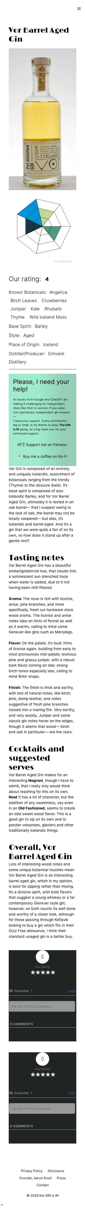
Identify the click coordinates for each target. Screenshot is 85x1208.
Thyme (17, 317)
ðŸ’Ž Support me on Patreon (42, 445)
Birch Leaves (23, 300)
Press (61, 1178)
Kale (35, 308)
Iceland (50, 344)
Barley (41, 326)
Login (71, 991)
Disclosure (56, 1171)
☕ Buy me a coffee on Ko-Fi (42, 456)
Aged (28, 335)
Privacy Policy (31, 1171)
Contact (43, 1185)
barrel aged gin (22, 881)
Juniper (18, 308)
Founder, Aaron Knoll (35, 1178)
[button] (2, 1205)
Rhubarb (53, 308)
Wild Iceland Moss (48, 317)
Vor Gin (15, 468)
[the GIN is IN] (18, 8)
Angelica (58, 292)
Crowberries (54, 300)
